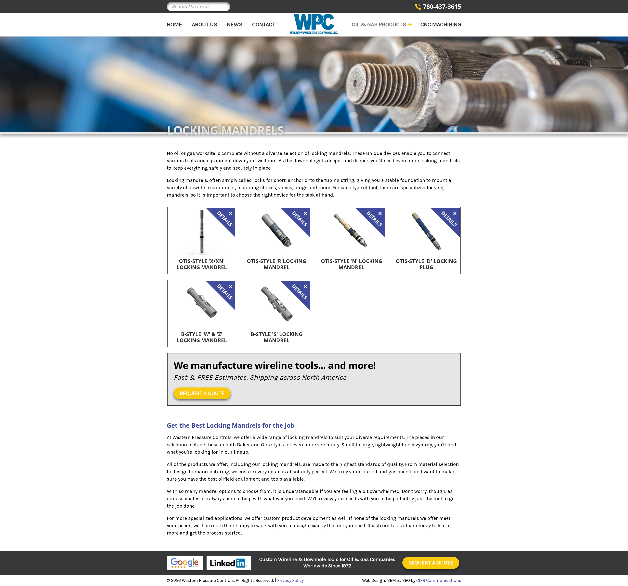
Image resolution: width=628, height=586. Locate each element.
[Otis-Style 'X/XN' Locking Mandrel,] (201, 231)
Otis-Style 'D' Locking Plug (426, 264)
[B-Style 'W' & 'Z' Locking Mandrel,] (201, 304)
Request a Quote (202, 393)
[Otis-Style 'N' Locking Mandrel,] (351, 231)
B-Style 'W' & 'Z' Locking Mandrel (202, 337)
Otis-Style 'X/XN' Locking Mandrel (202, 264)
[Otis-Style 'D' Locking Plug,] (426, 231)
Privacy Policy (290, 580)
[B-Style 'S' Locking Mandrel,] (276, 304)
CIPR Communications (438, 580)
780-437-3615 (442, 6)
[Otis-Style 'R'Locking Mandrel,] (276, 231)
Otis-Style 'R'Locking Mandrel (276, 264)
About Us (204, 24)
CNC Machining (440, 24)
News (234, 24)
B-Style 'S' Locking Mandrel (276, 337)
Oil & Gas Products (379, 24)
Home (174, 24)
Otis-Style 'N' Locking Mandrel (351, 264)
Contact (263, 24)
